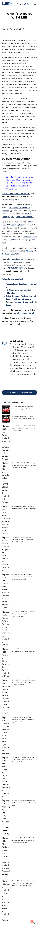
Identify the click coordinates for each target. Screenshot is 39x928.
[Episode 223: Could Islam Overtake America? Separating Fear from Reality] (6, 520)
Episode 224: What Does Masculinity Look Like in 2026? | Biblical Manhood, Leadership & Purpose (24, 465)
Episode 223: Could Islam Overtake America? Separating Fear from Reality (24, 507)
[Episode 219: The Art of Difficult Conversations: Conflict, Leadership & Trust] (6, 663)
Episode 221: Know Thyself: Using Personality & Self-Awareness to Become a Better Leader (22, 577)
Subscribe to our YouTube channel (21, 296)
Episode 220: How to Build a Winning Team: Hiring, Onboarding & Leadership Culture (23, 614)
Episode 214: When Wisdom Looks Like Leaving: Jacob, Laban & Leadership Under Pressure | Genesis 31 (24, 840)
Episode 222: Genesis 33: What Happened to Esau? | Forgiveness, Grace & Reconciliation (22, 540)
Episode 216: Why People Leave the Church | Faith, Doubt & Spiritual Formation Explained (23, 760)
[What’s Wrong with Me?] (19, 29)
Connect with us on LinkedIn (18, 299)
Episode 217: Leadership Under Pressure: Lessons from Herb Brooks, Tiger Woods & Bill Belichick (23, 719)
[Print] (3, 34)
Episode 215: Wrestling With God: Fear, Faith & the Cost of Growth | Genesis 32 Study (24, 803)
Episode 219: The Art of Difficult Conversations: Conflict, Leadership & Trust (23, 651)
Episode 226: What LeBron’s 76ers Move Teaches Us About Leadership (23, 417)
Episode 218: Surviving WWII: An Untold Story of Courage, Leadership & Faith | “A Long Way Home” (24, 682)
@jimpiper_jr (12, 293)
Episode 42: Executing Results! (19, 183)
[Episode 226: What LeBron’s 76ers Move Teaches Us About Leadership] (6, 419)
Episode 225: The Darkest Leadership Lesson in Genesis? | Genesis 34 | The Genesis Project (23, 428)
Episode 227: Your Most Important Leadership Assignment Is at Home (23, 408)
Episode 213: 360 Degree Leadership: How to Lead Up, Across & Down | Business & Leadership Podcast (23, 883)
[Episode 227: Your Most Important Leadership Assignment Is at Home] (6, 409)
